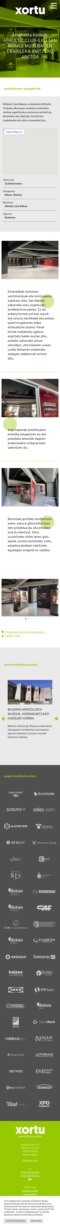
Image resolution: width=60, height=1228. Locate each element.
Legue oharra (30, 1194)
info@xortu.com (30, 1160)
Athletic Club (12, 635)
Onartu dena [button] (36, 1221)
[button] (5, 598)
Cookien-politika (30, 1191)
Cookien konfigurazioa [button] (15, 1221)
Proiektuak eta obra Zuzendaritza (24, 631)
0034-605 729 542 (30, 1175)
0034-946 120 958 (30, 1172)
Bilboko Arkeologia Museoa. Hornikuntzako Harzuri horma (28, 714)
